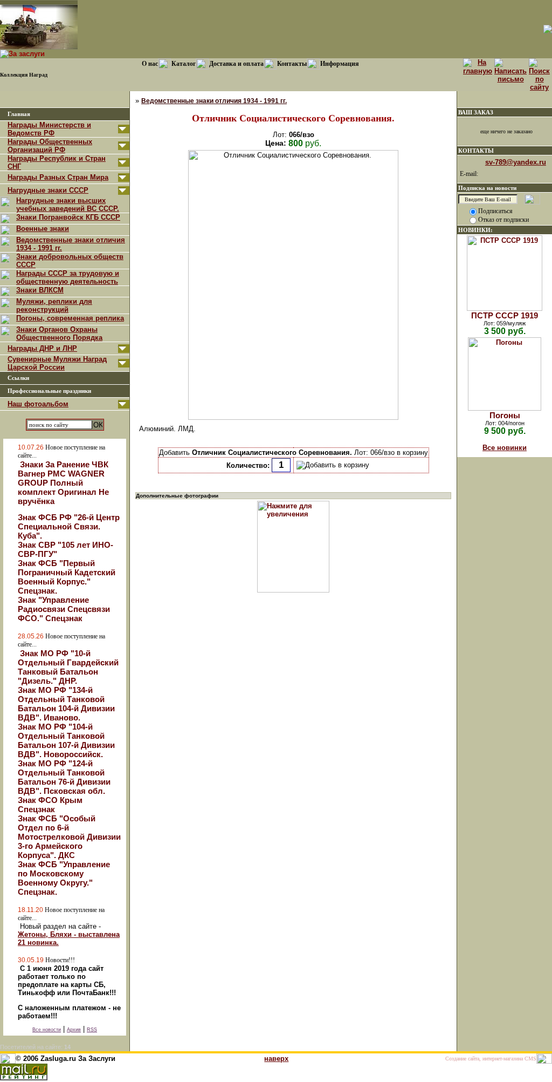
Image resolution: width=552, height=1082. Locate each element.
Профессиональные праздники (49, 391)
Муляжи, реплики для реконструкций (54, 305)
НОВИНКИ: (475, 230)
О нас (150, 63)
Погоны (504, 415)
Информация (339, 63)
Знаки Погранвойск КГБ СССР (68, 217)
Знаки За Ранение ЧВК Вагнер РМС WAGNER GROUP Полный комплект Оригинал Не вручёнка (63, 483)
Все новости (46, 1029)
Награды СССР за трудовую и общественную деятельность (67, 277)
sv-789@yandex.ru (515, 162)
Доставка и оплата (236, 63)
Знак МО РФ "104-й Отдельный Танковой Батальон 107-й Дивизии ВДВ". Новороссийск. (66, 740)
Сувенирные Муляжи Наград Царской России (57, 363)
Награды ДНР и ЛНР (42, 348)
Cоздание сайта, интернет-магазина (484, 1058)
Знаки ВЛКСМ (40, 290)
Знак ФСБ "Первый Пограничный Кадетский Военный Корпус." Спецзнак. (66, 577)
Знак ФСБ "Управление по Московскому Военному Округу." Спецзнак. (64, 878)
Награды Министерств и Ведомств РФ (49, 129)
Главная (19, 114)
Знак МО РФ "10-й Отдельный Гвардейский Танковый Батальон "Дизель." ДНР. (68, 667)
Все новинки (504, 448)
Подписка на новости (487, 188)
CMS (530, 1058)
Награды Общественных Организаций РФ (50, 146)
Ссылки (18, 378)
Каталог (183, 63)
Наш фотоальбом (38, 404)
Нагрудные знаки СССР (48, 190)
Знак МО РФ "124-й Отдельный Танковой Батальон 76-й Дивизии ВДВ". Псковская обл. (64, 777)
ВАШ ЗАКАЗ (475, 112)
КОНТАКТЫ (476, 150)
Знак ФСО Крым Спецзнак (50, 804)
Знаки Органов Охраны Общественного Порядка (59, 333)
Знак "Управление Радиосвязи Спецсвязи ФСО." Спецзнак (64, 609)
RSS (92, 1029)
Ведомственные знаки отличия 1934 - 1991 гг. (214, 101)
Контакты (292, 63)
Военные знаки (42, 228)
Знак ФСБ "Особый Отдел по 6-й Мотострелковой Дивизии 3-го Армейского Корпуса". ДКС (69, 837)
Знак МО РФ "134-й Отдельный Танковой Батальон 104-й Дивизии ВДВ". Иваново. (66, 703)
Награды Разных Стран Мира (58, 177)
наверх (276, 1058)
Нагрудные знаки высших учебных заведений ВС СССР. (67, 204)
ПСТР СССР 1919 (504, 315)
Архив (74, 1029)
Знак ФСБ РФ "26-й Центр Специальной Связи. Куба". (69, 526)
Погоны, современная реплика (70, 318)
